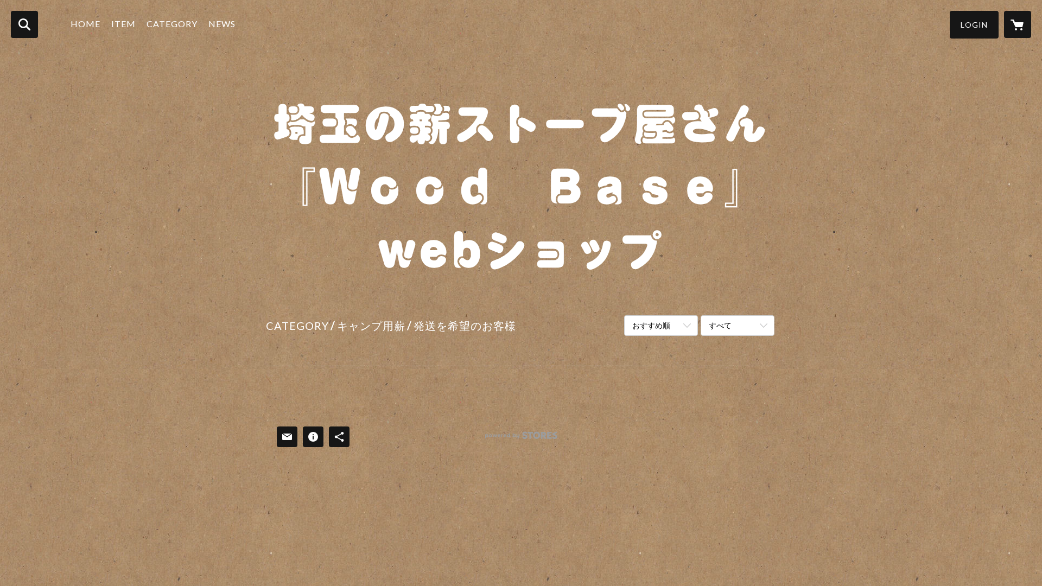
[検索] (24, 24)
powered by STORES (521, 439)
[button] (974, 25)
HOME (85, 23)
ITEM (123, 23)
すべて (720, 325)
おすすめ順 (651, 325)
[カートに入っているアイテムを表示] (1017, 24)
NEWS (222, 23)
